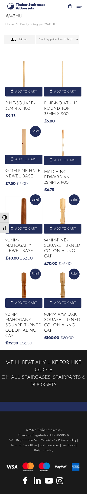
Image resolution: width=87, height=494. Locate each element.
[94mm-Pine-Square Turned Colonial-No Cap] (62, 215)
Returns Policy (43, 450)
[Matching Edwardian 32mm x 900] (62, 146)
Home (9, 24)
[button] (79, 6)
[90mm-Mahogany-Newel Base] (24, 215)
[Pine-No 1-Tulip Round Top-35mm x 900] (62, 77)
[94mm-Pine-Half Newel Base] (24, 146)
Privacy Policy (67, 440)
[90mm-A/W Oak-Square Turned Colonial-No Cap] (62, 289)
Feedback (68, 445)
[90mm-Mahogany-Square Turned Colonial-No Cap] (24, 289)
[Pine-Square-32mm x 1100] (24, 77)
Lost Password (49, 445)
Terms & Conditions (24, 445)
